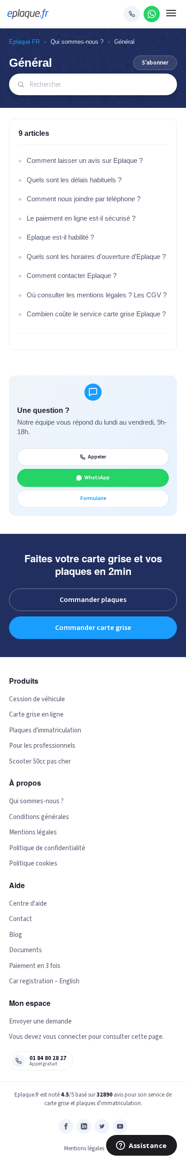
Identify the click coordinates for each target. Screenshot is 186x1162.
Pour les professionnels (42, 745)
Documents (25, 950)
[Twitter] (102, 1126)
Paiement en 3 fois (34, 966)
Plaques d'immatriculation (45, 730)
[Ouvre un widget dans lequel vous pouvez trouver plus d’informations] (141, 1146)
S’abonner (155, 63)
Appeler (97, 457)
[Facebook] (66, 1126)
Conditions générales (39, 817)
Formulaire (93, 498)
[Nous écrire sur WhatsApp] (152, 14)
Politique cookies (33, 863)
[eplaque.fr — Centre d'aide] (28, 14)
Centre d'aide (28, 903)
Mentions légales (33, 832)
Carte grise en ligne (36, 714)
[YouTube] (120, 1126)
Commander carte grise (93, 628)
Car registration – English (44, 981)
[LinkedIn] (84, 1126)
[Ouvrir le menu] (171, 14)
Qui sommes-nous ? (77, 41)
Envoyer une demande (40, 1021)
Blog (15, 935)
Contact (20, 919)
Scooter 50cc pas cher (40, 761)
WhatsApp (97, 477)
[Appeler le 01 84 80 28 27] (132, 14)
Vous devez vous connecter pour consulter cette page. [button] (86, 1037)
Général (124, 41)
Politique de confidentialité (47, 848)
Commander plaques (93, 600)
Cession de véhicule (37, 699)
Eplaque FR (24, 41)
